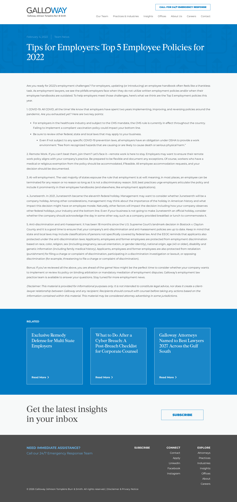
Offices (206, 473)
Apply (176, 458)
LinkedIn (174, 463)
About (206, 478)
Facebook (174, 468)
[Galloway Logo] (47, 12)
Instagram (173, 473)
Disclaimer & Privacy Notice (122, 489)
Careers (205, 483)
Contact (175, 452)
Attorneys (204, 452)
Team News (61, 36)
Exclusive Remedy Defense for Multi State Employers (53, 341)
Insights (205, 468)
